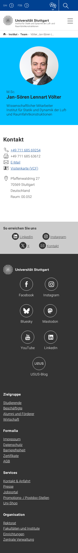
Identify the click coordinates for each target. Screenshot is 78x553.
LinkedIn (26, 236)
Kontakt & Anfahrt (16, 481)
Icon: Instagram (51, 284)
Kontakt (53, 246)
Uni (5, 5)
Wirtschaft (11, 419)
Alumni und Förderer (18, 413)
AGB (6, 461)
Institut (13, 34)
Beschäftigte (12, 408)
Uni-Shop (10, 503)
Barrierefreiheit (14, 450)
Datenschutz (13, 444)
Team (24, 34)
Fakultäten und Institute (21, 528)
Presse (8, 486)
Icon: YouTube (27, 337)
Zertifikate (11, 455)
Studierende (12, 402)
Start (4, 34)
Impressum (12, 439)
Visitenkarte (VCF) (24, 168)
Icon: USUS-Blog (39, 363)
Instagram (58, 236)
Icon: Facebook (26, 284)
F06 (20, 5)
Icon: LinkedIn (50, 337)
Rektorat (9, 523)
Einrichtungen (13, 534)
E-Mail (15, 162)
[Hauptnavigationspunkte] (70, 20)
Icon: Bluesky (26, 310)
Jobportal (10, 492)
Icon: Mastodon (50, 310)
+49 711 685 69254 (26, 150)
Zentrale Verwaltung (18, 539)
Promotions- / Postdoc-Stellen (26, 497)
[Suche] (65, 5)
